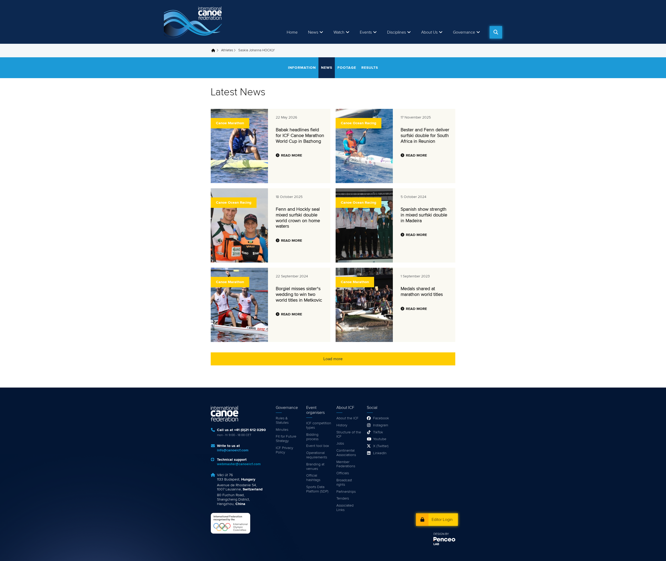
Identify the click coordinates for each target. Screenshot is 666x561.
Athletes (227, 50)
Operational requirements (316, 455)
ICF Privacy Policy (284, 450)
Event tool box (317, 446)
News (313, 32)
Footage (346, 68)
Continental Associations (346, 453)
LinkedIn (380, 453)
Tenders (342, 498)
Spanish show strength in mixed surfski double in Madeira (424, 215)
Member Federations (345, 464)
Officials (342, 473)
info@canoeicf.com (232, 450)
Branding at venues (315, 467)
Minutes (282, 430)
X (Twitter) (380, 446)
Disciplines (396, 32)
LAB (436, 544)
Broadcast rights (344, 482)
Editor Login (442, 520)
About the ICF (347, 418)
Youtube (379, 439)
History (341, 425)
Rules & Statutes (282, 420)
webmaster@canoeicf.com (239, 464)
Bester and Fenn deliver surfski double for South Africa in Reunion (425, 136)
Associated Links (345, 508)
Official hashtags (313, 478)
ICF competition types (318, 425)
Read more (291, 155)
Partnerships (346, 492)
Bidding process (312, 437)
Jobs (340, 443)
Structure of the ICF (348, 435)
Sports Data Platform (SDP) (317, 489)
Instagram (380, 425)
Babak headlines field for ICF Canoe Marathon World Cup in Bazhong (300, 136)
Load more (333, 359)
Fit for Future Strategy (286, 439)
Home (292, 32)
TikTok (378, 432)
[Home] (194, 22)
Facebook (381, 418)
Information (302, 68)
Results (369, 68)
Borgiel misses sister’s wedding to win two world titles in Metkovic (299, 294)
